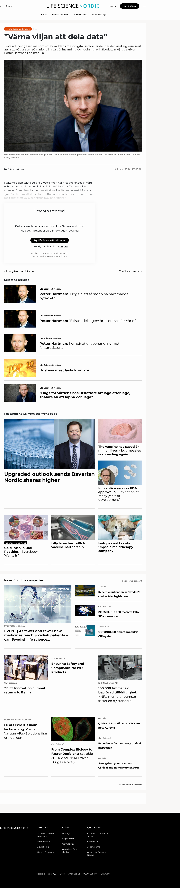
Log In (64, 246)
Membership (43, 841)
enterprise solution (57, 256)
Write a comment (132, 271)
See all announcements (130, 784)
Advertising (99, 14)
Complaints (68, 844)
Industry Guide (60, 14)
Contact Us (92, 841)
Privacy (66, 833)
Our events (80, 14)
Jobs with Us (93, 847)
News (44, 14)
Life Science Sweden (19, 29)
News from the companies (24, 580)
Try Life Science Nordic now (49, 240)
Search (9, 6)
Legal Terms (68, 838)
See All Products (45, 852)
